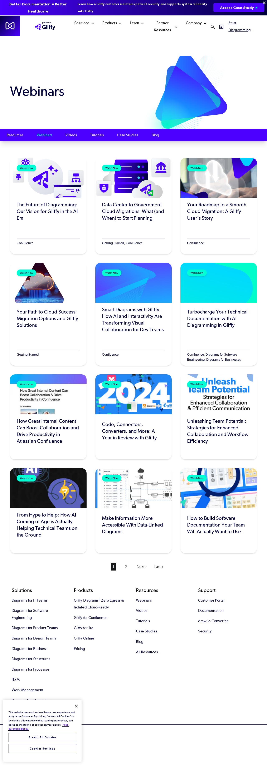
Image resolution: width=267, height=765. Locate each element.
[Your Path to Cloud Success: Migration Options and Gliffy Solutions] (48, 314)
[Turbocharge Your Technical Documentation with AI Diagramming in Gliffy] (218, 314)
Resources (15, 135)
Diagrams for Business (29, 648)
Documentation (211, 610)
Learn (134, 23)
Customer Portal (211, 600)
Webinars (44, 135)
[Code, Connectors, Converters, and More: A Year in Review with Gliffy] (133, 417)
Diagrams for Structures (31, 659)
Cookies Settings (42, 748)
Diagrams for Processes (30, 669)
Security (205, 631)
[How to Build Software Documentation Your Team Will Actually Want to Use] (218, 511)
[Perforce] (10, 26)
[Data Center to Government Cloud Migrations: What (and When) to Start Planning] (133, 206)
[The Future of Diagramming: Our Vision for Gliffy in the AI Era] (48, 206)
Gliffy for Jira (83, 628)
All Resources (147, 652)
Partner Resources (162, 26)
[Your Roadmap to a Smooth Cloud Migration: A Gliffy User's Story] (218, 206)
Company (194, 23)
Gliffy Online (84, 638)
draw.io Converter (213, 621)
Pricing (79, 648)
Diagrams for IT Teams (29, 600)
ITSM (16, 679)
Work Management (27, 690)
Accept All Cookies (43, 737)
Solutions (81, 23)
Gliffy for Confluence (90, 617)
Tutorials (97, 135)
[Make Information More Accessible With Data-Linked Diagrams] (133, 511)
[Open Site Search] (212, 26)
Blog (155, 135)
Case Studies (127, 135)
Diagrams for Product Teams (35, 628)
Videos (71, 135)
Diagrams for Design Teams (34, 638)
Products (109, 23)
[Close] (76, 706)
